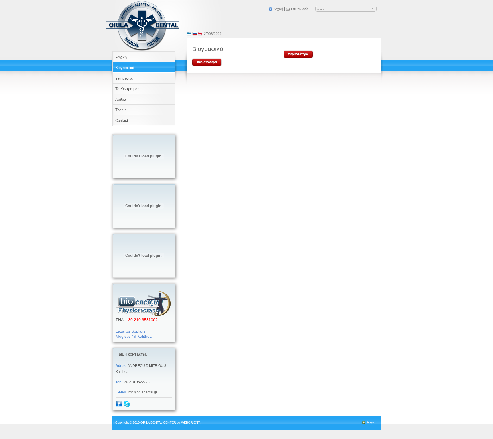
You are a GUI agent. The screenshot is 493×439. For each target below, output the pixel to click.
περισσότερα (207, 62)
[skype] (126, 406)
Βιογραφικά (124, 68)
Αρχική (278, 9)
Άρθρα (120, 99)
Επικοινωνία (299, 9)
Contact (121, 120)
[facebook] (119, 406)
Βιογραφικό (207, 49)
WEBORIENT (190, 422)
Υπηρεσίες (124, 78)
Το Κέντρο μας (127, 89)
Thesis (120, 110)
